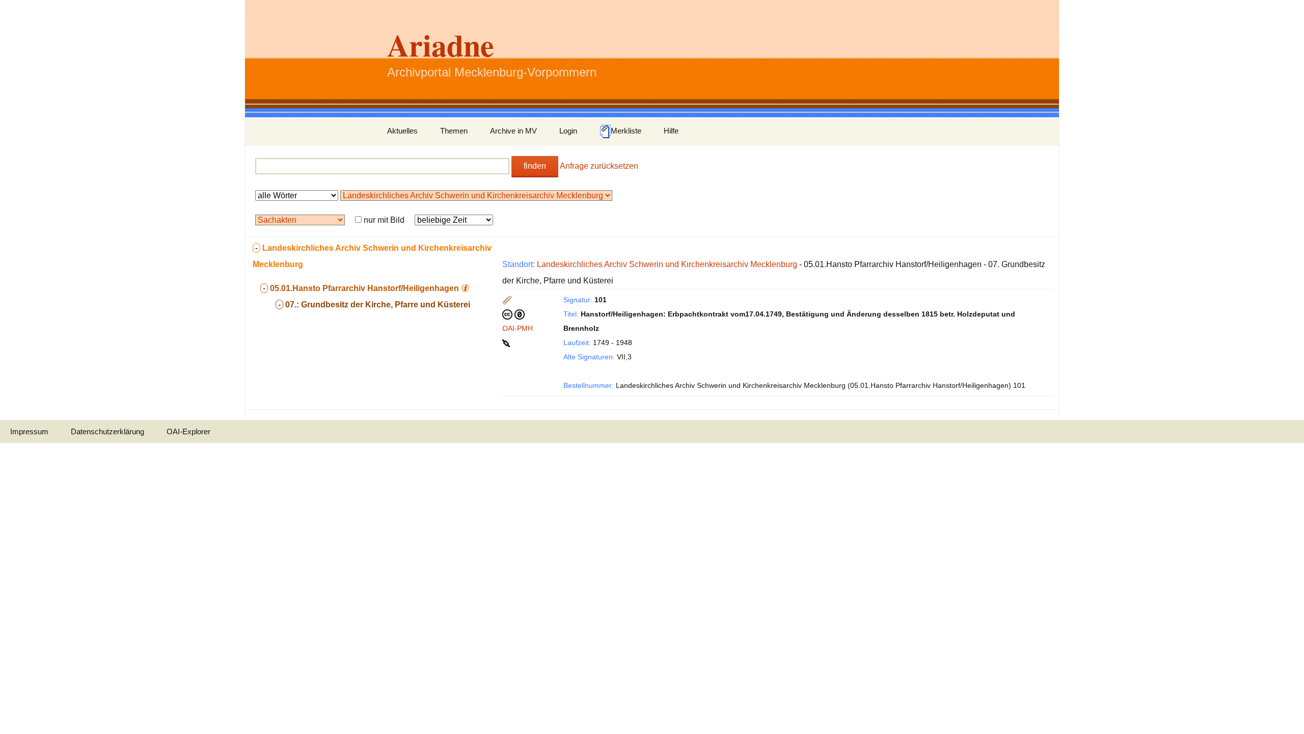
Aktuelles (402, 130)
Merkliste (626, 130)
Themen (454, 130)
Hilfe (671, 130)
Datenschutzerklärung (107, 431)
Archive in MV (513, 130)
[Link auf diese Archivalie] (507, 342)
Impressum (29, 431)
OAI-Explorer (188, 431)
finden (535, 166)
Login (568, 130)
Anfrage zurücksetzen (599, 166)
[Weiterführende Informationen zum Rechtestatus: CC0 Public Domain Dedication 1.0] (513, 314)
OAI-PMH (517, 328)
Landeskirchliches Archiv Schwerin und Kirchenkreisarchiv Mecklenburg (667, 264)
